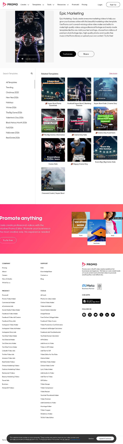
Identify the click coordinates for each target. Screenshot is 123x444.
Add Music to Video (47, 343)
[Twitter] (101, 315)
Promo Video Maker (9, 299)
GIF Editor (44, 380)
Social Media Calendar (48, 310)
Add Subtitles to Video (48, 403)
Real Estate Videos (8, 362)
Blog (42, 279)
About (4, 271)
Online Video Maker (47, 302)
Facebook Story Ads (9, 321)
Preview (53, 87)
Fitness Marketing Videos (10, 365)
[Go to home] (12, 4)
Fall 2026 (9, 127)
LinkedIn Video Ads (8, 351)
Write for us (6, 283)
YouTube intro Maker (9, 343)
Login (100, 5)
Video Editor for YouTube (49, 354)
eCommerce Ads (7, 306)
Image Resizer (45, 314)
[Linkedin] (107, 315)
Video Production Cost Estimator (52, 325)
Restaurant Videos (8, 373)
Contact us (44, 275)
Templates (36, 4)
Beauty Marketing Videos (10, 377)
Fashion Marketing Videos (11, 369)
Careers (4, 275)
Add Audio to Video (47, 373)
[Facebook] (88, 286)
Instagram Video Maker (10, 325)
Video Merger (45, 384)
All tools (43, 295)
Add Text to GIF (46, 351)
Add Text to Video (47, 377)
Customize (67, 54)
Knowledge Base (46, 271)
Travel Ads (5, 380)
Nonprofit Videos (8, 388)
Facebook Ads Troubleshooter (51, 332)
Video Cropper (45, 410)
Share (86, 54)
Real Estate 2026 (13, 137)
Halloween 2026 (12, 132)
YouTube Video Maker (9, 336)
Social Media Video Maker (11, 310)
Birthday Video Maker (48, 362)
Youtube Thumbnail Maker (50, 395)
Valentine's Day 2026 (14, 117)
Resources (62, 4)
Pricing (84, 4)
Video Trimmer (46, 399)
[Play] (18, 59)
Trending (9, 87)
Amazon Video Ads (8, 358)
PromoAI (75, 4)
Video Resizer (45, 391)
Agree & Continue (105, 438)
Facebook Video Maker (10, 314)
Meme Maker (45, 358)
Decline (91, 438)
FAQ (42, 268)
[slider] (17, 55)
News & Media (7, 279)
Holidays (9, 102)
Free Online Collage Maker (50, 317)
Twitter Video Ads (8, 354)
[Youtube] (96, 315)
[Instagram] (99, 287)
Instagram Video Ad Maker (11, 328)
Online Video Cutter (47, 365)
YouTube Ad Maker (8, 339)
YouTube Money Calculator (50, 336)
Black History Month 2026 (16, 122)
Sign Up (113, 5)
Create (23, 4)
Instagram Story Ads (9, 332)
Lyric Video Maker (47, 369)
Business (5, 384)
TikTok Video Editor (47, 417)
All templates (11, 82)
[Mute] (23, 59)
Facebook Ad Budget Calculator (51, 328)
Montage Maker (46, 406)
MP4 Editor (44, 339)
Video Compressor (47, 388)
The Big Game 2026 (14, 112)
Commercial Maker (8, 302)
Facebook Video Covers (48, 321)
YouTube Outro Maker (9, 347)
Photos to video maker (48, 299)
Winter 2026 (11, 107)
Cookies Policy (75, 439)
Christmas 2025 (12, 92)
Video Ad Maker (46, 306)
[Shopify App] (101, 301)
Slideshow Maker (46, 414)
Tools (49, 4)
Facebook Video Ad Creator (11, 317)
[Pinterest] (113, 315)
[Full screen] (42, 59)
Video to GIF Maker (47, 347)
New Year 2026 (12, 97)
